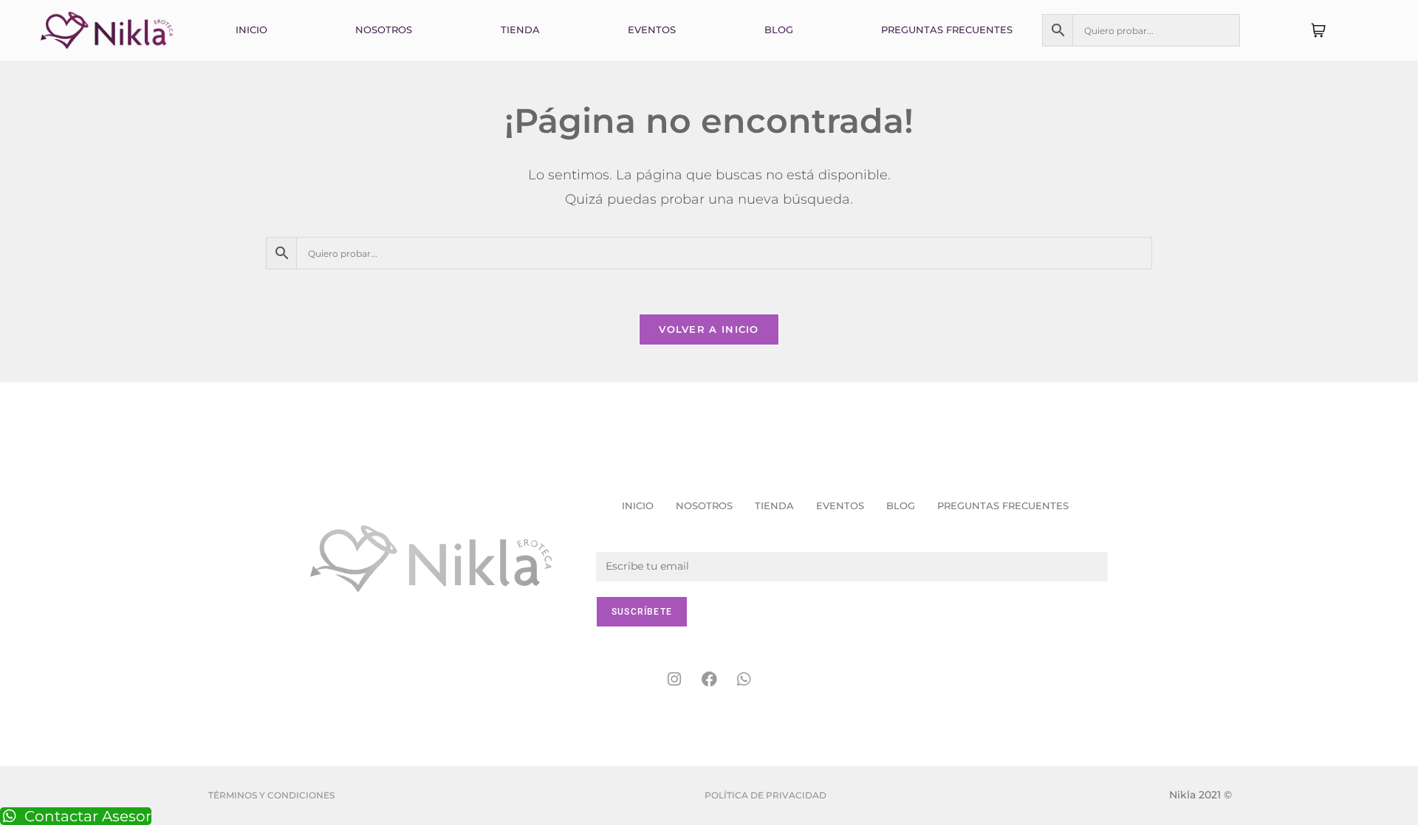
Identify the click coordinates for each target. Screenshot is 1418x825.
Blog (778, 29)
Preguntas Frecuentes (947, 29)
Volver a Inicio (709, 329)
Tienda (520, 29)
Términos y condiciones (271, 795)
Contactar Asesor (87, 816)
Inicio (251, 29)
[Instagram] (674, 679)
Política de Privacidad (765, 795)
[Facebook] (709, 679)
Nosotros (383, 29)
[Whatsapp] (743, 679)
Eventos (652, 29)
